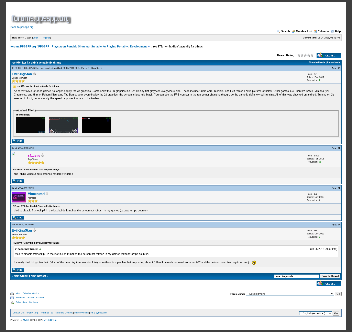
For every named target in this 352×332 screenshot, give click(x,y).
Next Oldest (21, 275)
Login (35, 37)
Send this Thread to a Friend (30, 297)
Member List (304, 31)
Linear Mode (333, 62)
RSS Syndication (98, 312)
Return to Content (64, 312)
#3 (339, 188)
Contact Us (18, 312)
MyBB (26, 320)
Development (138, 46)
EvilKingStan (94, 68)
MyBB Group (50, 320)
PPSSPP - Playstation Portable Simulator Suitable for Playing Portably (83, 46)
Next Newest (38, 275)
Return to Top (46, 312)
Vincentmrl (36, 194)
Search (285, 31)
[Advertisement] (146, 15)
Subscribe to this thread (27, 302)
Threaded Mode (317, 62)
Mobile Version (81, 312)
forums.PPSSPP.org (23, 46)
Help (338, 31)
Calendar (323, 31)
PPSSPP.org (32, 312)
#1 (339, 68)
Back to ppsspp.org (21, 27)
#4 (339, 224)
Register (46, 37)
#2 (339, 148)
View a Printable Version (27, 293)
